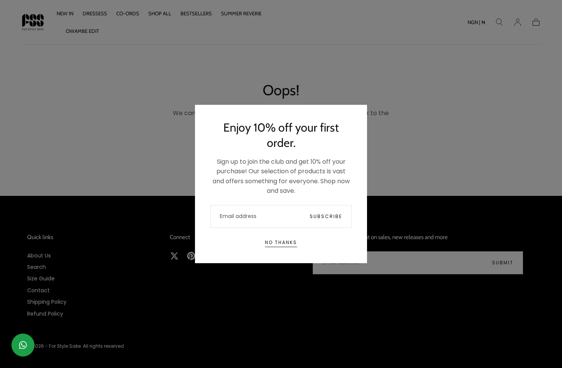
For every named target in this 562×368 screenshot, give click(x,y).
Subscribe (326, 216)
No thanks (281, 242)
